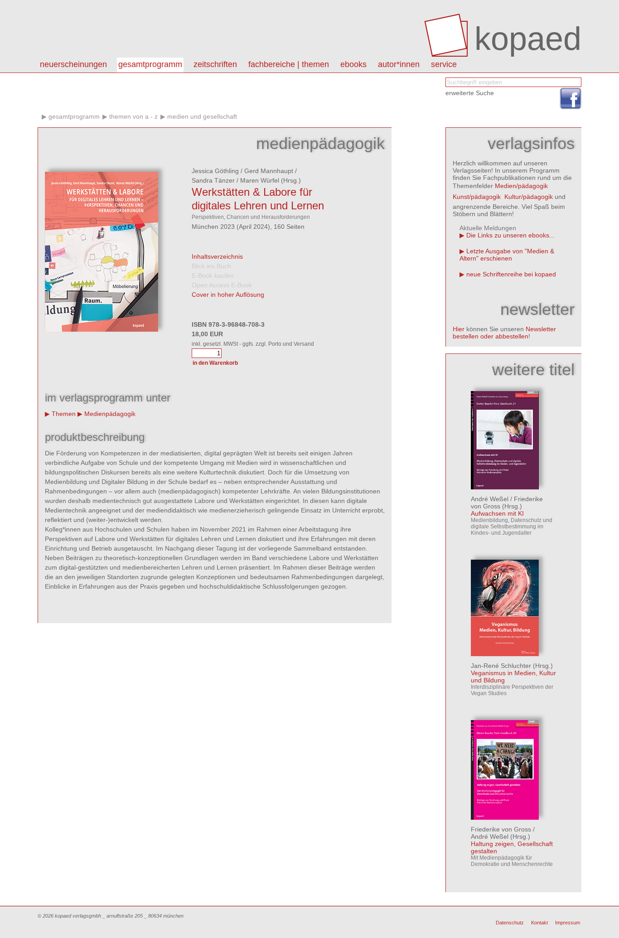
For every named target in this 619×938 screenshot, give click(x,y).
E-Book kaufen (213, 275)
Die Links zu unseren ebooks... (510, 235)
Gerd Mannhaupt (268, 170)
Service (444, 64)
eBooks (353, 64)
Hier (458, 329)
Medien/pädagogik (521, 185)
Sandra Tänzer (213, 180)
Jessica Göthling (215, 170)
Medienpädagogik (109, 413)
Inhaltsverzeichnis (217, 256)
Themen (64, 413)
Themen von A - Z (133, 116)
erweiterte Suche (469, 93)
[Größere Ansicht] (101, 329)
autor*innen (399, 64)
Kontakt (539, 922)
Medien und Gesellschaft (202, 116)
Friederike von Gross (501, 829)
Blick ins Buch (211, 266)
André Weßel (489, 499)
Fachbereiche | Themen (288, 64)
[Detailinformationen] (505, 487)
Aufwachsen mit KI (497, 513)
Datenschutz (510, 922)
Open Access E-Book (222, 285)
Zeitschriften (215, 64)
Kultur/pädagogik (528, 196)
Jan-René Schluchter (501, 665)
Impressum (567, 922)
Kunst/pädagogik (477, 196)
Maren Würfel (259, 180)
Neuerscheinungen (73, 64)
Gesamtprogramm (150, 64)
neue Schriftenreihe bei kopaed (511, 274)
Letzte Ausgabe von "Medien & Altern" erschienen (506, 254)
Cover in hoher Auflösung (228, 294)
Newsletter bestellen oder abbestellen (504, 332)
